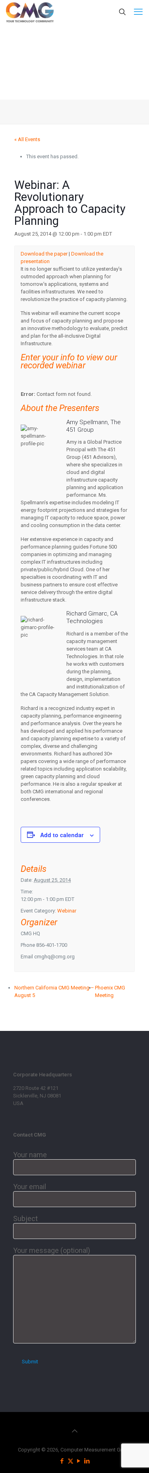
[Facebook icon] (62, 1461)
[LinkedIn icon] (87, 1461)
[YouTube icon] (79, 1461)
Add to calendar (61, 835)
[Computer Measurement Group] (30, 12)
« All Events (27, 139)
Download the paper (44, 254)
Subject (25, 1218)
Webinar (66, 911)
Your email (29, 1186)
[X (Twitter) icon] (71, 1461)
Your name (30, 1154)
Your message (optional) (51, 1250)
